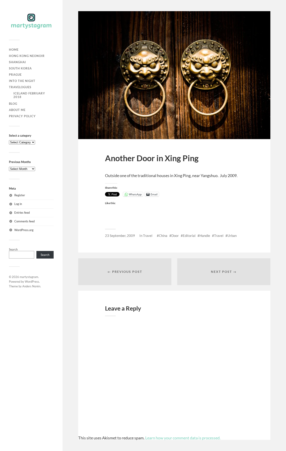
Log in (18, 204)
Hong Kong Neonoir (27, 56)
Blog (13, 103)
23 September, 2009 (120, 236)
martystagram (29, 277)
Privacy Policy (22, 116)
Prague (15, 74)
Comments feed (24, 221)
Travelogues (20, 87)
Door (175, 236)
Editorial (189, 236)
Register (19, 195)
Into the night (22, 81)
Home (14, 49)
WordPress (32, 281)
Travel (147, 236)
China (163, 236)
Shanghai (17, 62)
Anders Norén (31, 286)
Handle (205, 236)
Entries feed (22, 212)
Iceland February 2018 (29, 95)
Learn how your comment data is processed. (183, 437)
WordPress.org (24, 230)
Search (13, 249)
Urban (232, 236)
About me (17, 110)
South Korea (20, 68)
